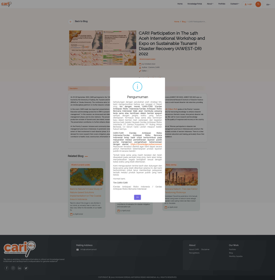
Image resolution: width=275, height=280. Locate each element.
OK (137, 197)
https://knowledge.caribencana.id (146, 144)
